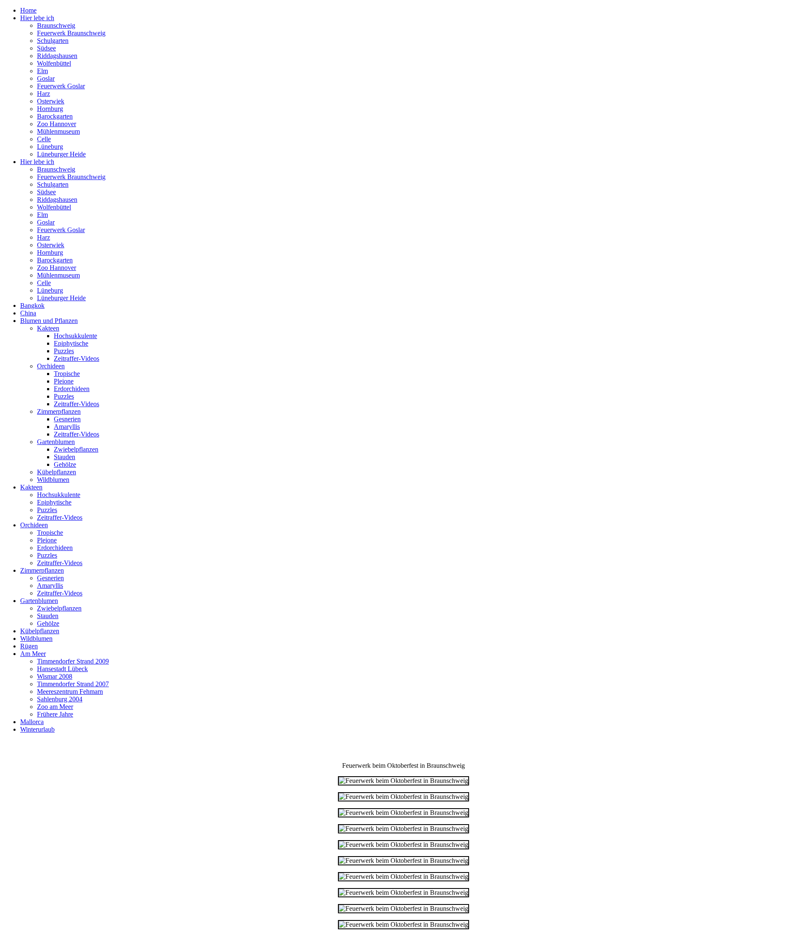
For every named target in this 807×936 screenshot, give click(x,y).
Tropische (67, 373)
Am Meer (33, 653)
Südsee (46, 48)
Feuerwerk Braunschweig (71, 33)
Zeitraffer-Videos (76, 358)
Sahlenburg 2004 (59, 699)
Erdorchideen (72, 388)
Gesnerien (67, 419)
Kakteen (48, 328)
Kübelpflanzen (56, 472)
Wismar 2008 (54, 676)
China (28, 313)
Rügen (29, 646)
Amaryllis (67, 426)
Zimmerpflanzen (59, 411)
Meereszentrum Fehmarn (70, 691)
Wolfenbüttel (54, 63)
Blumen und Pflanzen (49, 320)
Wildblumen (53, 479)
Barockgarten (55, 116)
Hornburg (50, 108)
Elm (42, 70)
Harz (43, 93)
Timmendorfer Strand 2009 (73, 661)
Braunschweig (56, 25)
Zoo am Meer (55, 706)
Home (28, 10)
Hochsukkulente (75, 335)
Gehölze (65, 464)
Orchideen (51, 366)
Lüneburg (50, 146)
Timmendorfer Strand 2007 (73, 683)
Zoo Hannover (56, 123)
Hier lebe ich (37, 17)
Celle (44, 139)
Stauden (64, 456)
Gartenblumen (56, 441)
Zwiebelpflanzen (76, 449)
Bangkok (32, 305)
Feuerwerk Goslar (61, 86)
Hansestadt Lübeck (62, 668)
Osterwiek (50, 101)
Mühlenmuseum (58, 131)
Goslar (46, 78)
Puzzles (64, 350)
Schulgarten (53, 40)
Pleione (64, 381)
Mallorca (32, 721)
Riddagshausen (57, 55)
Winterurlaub (37, 729)
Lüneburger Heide (61, 154)
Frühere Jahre (55, 714)
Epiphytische (71, 343)
